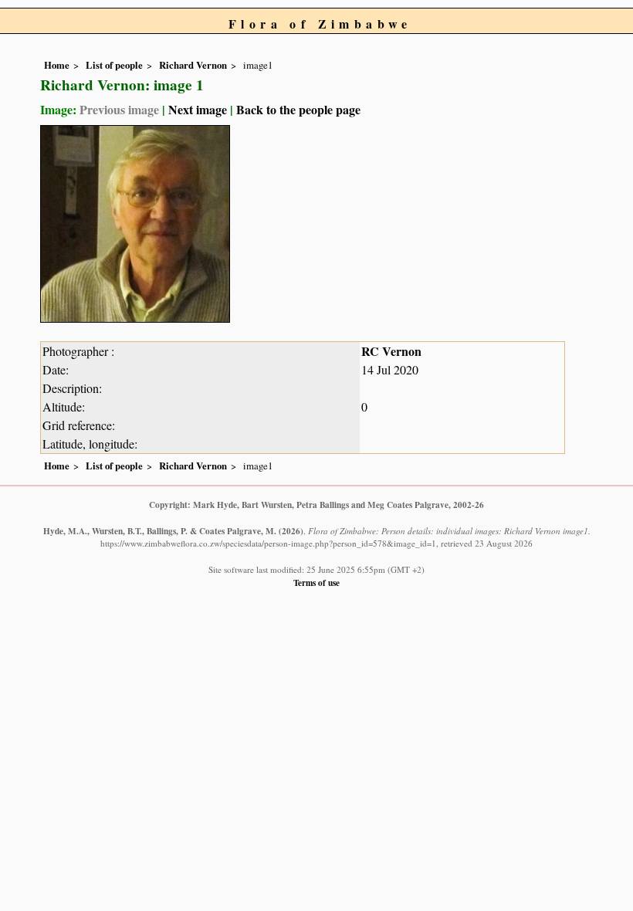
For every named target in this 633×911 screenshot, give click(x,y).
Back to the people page (298, 109)
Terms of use (316, 582)
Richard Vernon (193, 65)
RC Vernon (391, 351)
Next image (197, 109)
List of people (114, 65)
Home (56, 65)
